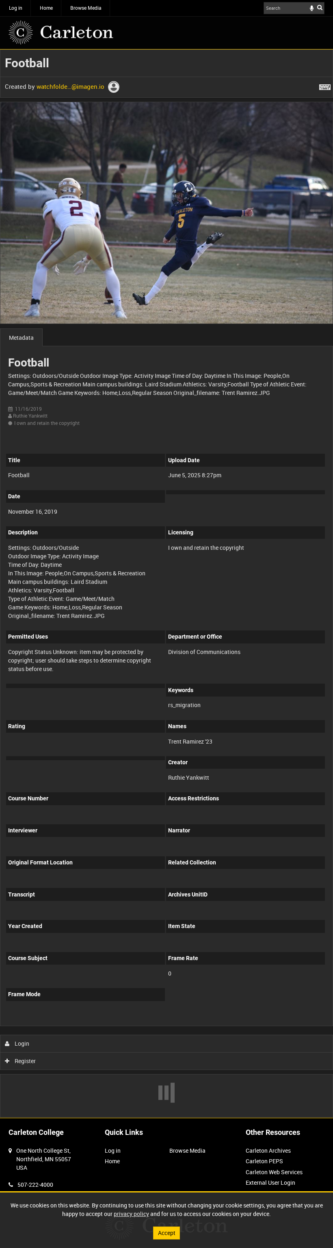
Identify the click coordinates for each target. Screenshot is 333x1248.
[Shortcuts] (325, 85)
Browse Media (86, 7)
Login (21, 1043)
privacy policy (131, 1214)
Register (24, 1061)
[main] (166, 583)
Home (46, 7)
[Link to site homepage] (61, 32)
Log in (15, 7)
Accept (166, 1233)
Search (319, 7)
